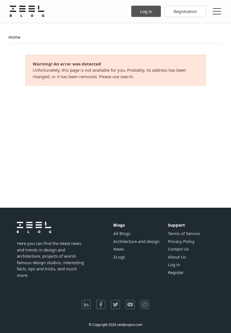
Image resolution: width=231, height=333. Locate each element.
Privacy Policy (181, 241)
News (118, 249)
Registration (185, 11)
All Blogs (121, 233)
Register (176, 272)
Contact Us (178, 249)
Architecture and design (136, 241)
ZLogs (119, 257)
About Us (177, 257)
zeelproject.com (129, 324)
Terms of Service (184, 233)
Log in (146, 11)
